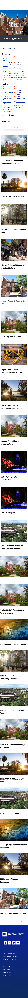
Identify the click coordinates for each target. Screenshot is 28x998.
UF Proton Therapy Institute (21, 106)
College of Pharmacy (18, 93)
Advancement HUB (9, 954)
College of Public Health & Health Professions (7, 98)
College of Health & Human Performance (8, 69)
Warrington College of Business (21, 78)
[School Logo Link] (13, 934)
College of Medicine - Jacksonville (21, 89)
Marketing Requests (9, 959)
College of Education (18, 63)
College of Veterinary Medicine (21, 97)
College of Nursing (8, 92)
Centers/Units (7, 115)
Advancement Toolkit (10, 956)
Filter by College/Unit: (14, 128)
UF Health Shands (20, 102)
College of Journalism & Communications (20, 69)
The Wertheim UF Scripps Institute (7, 110)
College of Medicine (8, 89)
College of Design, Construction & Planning (8, 64)
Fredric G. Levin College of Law (20, 74)
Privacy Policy (7, 975)
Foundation (7, 970)
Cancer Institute (7, 87)
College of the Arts (21, 57)
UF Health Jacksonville (6, 106)
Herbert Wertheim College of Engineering (8, 79)
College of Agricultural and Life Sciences (8, 58)
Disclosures (7, 972)
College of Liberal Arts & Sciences (7, 74)
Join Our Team (8, 967)
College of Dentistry (21, 87)
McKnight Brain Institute (7, 102)
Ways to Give (7, 121)
